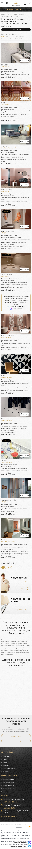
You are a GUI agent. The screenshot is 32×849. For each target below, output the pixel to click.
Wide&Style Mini (6, 189)
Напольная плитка (8, 779)
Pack (2, 419)
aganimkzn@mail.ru (23, 731)
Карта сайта (18, 824)
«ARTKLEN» (19, 827)
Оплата (5, 762)
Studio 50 (4, 146)
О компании (6, 756)
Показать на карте (10, 801)
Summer (3, 540)
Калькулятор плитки (9, 768)
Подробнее (22, 588)
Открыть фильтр (16, 29)
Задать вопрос (16, 736)
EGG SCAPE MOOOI (8, 231)
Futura (3, 375)
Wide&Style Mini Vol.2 (8, 500)
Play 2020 (4, 65)
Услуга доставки (19, 578)
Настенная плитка (8, 782)
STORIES (4, 460)
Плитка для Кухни (8, 785)
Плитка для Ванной (8, 789)
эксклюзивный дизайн (7, 16)
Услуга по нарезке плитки (20, 600)
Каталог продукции (15, 9)
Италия (15, 14)
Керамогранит (22, 14)
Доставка (6, 765)
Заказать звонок (9, 807)
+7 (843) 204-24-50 (12, 805)
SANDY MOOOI (6, 274)
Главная (3, 14)
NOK (3, 103)
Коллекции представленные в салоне (14, 792)
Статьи (5, 759)
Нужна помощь (16, 741)
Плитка (9, 14)
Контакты (6, 771)
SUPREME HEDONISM (8, 336)
